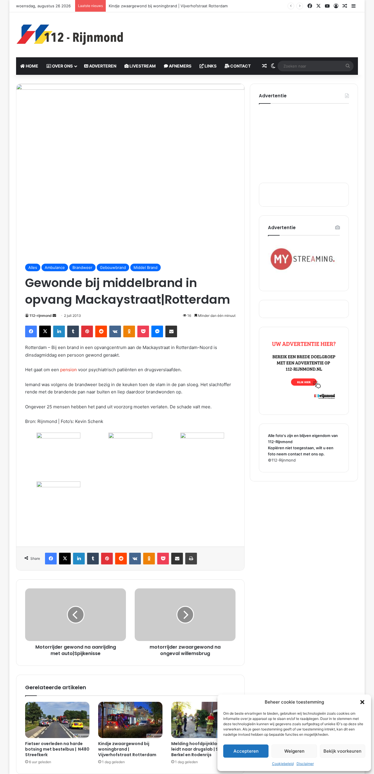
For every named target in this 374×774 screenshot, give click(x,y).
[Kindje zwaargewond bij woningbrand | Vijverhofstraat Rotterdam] (130, 720)
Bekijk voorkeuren (342, 751)
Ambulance (55, 267)
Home (31, 65)
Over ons (62, 65)
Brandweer (82, 267)
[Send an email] (54, 315)
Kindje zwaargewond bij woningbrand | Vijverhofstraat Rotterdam (168, 6)
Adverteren (102, 65)
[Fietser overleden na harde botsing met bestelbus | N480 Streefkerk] (57, 720)
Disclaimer (305, 763)
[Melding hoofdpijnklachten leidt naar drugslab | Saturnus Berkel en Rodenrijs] (203, 720)
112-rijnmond (41, 315)
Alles (32, 267)
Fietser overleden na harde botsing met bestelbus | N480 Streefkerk (57, 749)
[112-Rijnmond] (70, 35)
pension (68, 369)
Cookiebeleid (283, 763)
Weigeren (294, 751)
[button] (362, 702)
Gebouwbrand (113, 267)
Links (210, 65)
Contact (240, 65)
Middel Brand (145, 267)
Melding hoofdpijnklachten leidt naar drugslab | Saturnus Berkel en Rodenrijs (203, 749)
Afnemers (179, 65)
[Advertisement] (245, 31)
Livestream (142, 65)
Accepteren (246, 751)
